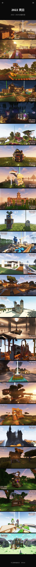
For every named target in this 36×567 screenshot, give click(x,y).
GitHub (23, 562)
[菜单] (33, 3)
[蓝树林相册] (3, 3)
